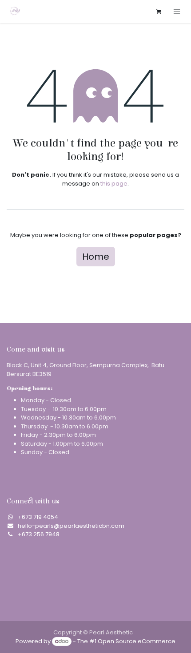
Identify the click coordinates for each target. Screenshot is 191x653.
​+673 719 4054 (38, 517)
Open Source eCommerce (136, 641)
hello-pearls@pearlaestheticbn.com (71, 526)
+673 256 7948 (39, 534)
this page (113, 183)
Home (95, 256)
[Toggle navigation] (176, 11)
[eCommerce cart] (158, 11)
